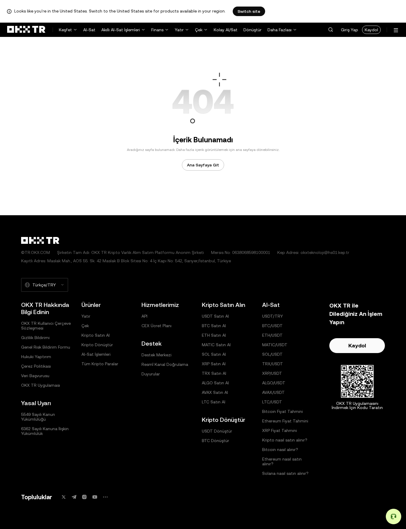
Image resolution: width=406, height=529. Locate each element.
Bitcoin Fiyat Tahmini (282, 411)
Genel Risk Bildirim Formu (45, 347)
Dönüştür (252, 29)
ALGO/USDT (273, 382)
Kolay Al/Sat (225, 29)
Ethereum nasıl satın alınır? (282, 461)
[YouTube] (94, 497)
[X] (63, 497)
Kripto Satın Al (95, 335)
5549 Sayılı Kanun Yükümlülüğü (38, 417)
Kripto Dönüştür (97, 344)
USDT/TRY (272, 316)
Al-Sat (89, 29)
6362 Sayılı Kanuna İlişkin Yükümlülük (45, 431)
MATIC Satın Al (216, 344)
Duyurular (150, 374)
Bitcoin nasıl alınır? (280, 449)
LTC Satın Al (213, 402)
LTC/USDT (272, 402)
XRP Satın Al (214, 363)
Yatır (179, 29)
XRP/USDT (272, 373)
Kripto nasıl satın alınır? (284, 440)
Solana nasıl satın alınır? (285, 473)
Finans (157, 29)
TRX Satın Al (214, 373)
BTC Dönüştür (215, 440)
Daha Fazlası (279, 29)
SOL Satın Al (214, 354)
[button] (330, 29)
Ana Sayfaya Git (203, 165)
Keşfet (65, 29)
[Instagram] (84, 497)
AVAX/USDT (273, 392)
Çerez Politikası (36, 366)
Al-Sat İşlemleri (96, 354)
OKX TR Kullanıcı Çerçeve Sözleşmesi (46, 325)
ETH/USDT (272, 335)
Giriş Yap (349, 29)
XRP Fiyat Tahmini (279, 430)
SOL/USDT (272, 354)
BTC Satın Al (214, 325)
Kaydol (371, 29)
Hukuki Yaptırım (36, 356)
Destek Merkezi (156, 354)
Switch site (248, 11)
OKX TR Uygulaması (40, 385)
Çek (198, 29)
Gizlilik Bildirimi (35, 337)
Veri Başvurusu (35, 375)
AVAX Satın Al (215, 392)
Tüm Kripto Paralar (99, 363)
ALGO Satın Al (215, 382)
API (144, 316)
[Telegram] (74, 497)
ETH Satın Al (214, 335)
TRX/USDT (272, 363)
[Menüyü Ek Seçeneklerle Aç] (396, 30)
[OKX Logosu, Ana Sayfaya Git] (26, 29)
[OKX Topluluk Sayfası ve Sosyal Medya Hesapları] (105, 497)
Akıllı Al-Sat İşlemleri (120, 29)
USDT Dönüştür (217, 431)
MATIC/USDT (274, 344)
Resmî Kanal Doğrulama (164, 364)
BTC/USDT (272, 325)
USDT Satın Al (215, 316)
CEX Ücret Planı (156, 325)
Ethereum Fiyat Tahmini (285, 421)
